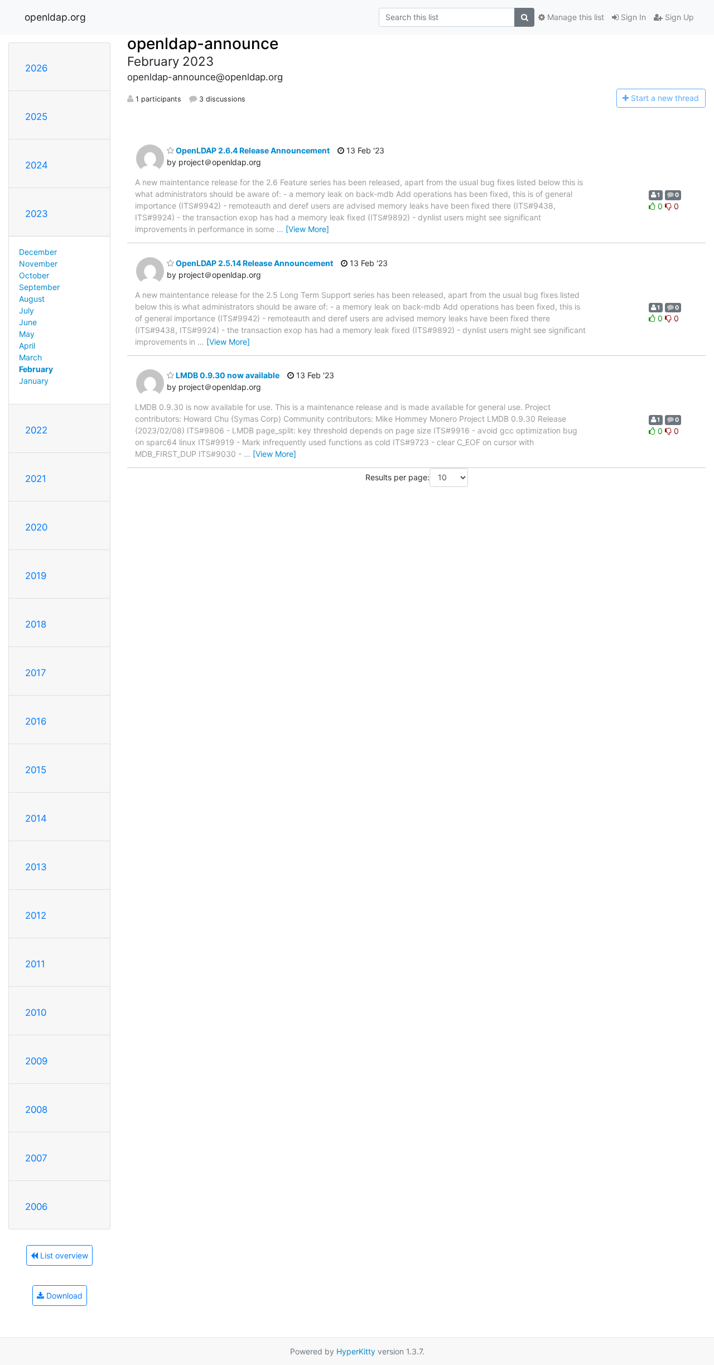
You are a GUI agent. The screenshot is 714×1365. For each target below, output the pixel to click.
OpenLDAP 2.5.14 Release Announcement (253, 263)
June (28, 322)
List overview (63, 1255)
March (30, 357)
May (27, 334)
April (27, 345)
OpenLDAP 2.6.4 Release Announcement (252, 150)
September (39, 287)
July (26, 310)
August (32, 298)
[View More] (307, 229)
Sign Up (678, 17)
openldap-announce (202, 43)
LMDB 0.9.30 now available (226, 375)
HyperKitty (355, 1351)
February (36, 369)
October (34, 275)
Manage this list (574, 17)
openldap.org (55, 17)
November (38, 263)
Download (63, 1295)
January (34, 380)
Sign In (632, 17)
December (38, 252)
